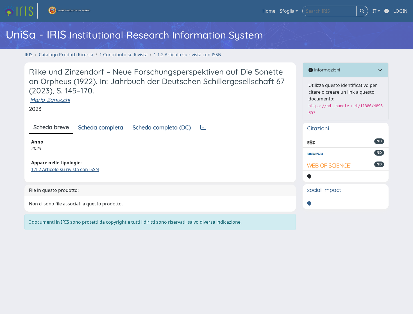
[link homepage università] (69, 11)
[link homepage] (20, 11)
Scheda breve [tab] (51, 127)
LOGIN (400, 11)
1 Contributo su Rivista (123, 54)
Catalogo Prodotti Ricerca (66, 54)
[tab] (203, 127)
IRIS (28, 54)
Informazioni (326, 70)
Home (268, 11)
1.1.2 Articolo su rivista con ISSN (187, 54)
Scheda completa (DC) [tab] (162, 127)
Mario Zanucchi (50, 99)
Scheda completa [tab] (100, 127)
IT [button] (374, 11)
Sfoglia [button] (287, 11)
